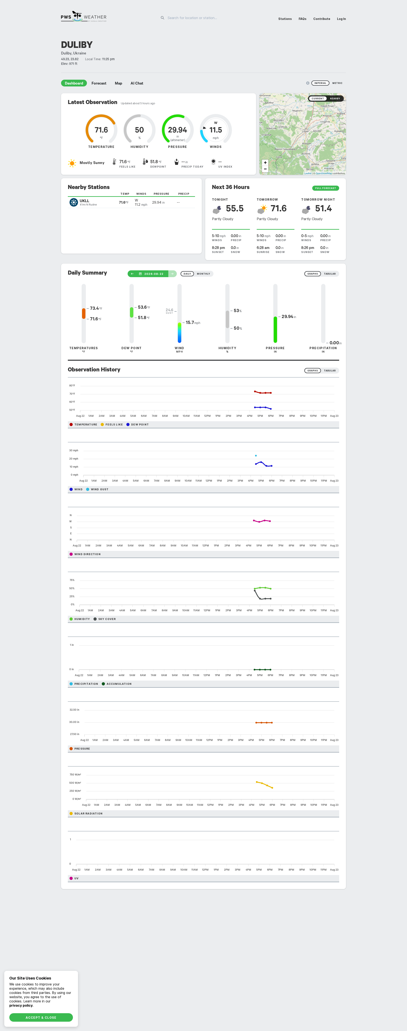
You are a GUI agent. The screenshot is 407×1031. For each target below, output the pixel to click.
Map (118, 84)
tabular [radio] (330, 273)
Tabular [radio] (330, 370)
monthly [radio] (203, 273)
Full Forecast (325, 188)
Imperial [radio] (320, 83)
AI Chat (137, 84)
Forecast (99, 84)
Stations (285, 19)
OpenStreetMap (324, 173)
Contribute (321, 19)
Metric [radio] (337, 83)
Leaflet (307, 173)
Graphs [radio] (312, 370)
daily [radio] (187, 273)
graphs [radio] (312, 273)
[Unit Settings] (308, 83)
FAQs (303, 19)
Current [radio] (318, 98)
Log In (341, 19)
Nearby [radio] (335, 98)
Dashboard (74, 84)
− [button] (265, 169)
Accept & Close (41, 1017)
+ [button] (265, 162)
